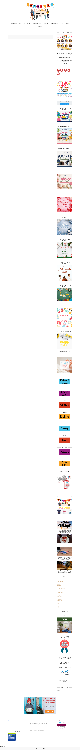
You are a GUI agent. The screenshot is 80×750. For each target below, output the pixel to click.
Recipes (58, 591)
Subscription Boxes (60, 601)
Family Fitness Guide (60, 606)
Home (58, 578)
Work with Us (59, 580)
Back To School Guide (60, 593)
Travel (58, 604)
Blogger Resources (60, 586)
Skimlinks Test (2, 746)
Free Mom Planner (60, 592)
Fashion (58, 603)
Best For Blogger (46, 748)
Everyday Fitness (59, 595)
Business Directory (60, 589)
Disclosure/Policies (60, 584)
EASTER (58, 607)
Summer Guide (59, 600)
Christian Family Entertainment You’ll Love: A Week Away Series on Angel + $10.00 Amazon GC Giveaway (65, 531)
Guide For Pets (59, 597)
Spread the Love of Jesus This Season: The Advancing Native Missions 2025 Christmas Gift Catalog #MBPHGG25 (65, 571)
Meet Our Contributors (61, 582)
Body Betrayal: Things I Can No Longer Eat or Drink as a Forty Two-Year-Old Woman (65, 544)
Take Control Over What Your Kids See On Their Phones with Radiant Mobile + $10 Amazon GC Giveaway (65, 558)
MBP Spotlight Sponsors (61, 588)
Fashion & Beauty (60, 596)
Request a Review (60, 581)
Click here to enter (64, 104)
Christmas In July (59, 599)
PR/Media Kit (59, 585)
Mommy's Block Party (37, 748)
